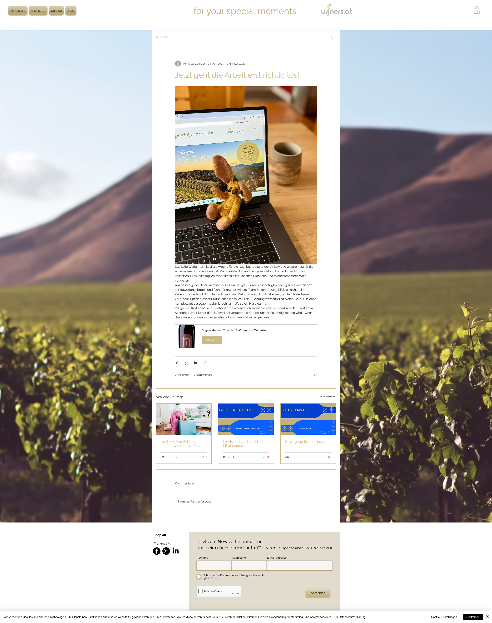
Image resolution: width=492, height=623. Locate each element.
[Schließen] (487, 617)
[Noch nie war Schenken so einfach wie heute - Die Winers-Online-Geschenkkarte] (183, 419)
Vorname (202, 557)
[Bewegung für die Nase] (308, 419)
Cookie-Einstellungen (444, 617)
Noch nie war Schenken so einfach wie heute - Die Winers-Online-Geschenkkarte (182, 443)
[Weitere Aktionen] (314, 63)
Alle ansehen (328, 396)
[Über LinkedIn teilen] (195, 363)
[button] (477, 10)
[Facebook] (156, 551)
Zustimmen (473, 617)
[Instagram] (166, 551)
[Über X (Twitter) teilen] (186, 363)
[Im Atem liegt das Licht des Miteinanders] (246, 419)
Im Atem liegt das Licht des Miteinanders (245, 443)
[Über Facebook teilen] (177, 363)
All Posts (162, 37)
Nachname (239, 557)
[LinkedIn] (175, 551)
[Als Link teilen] (205, 363)
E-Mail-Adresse (277, 557)
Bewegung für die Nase (304, 441)
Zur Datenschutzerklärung (350, 617)
